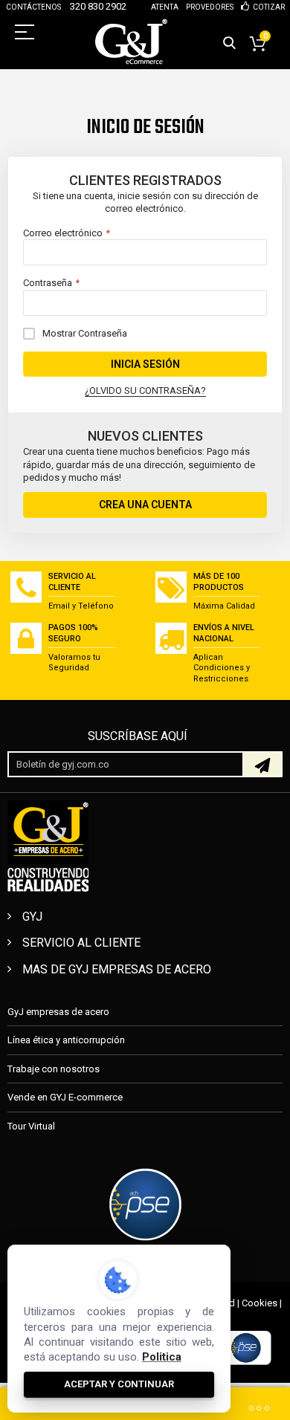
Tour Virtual (31, 1126)
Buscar (229, 43)
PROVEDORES (209, 7)
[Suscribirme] (262, 764)
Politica (161, 1357)
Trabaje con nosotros (53, 1068)
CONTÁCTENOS (33, 7)
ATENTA (164, 7)
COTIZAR (269, 7)
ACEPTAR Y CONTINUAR (119, 1384)
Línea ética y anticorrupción (66, 1039)
